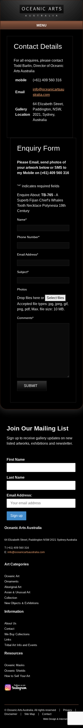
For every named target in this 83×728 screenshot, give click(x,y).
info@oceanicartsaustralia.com (26, 552)
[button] (41, 24)
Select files (55, 298)
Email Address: (19, 495)
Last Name (16, 477)
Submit (30, 386)
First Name (16, 459)
